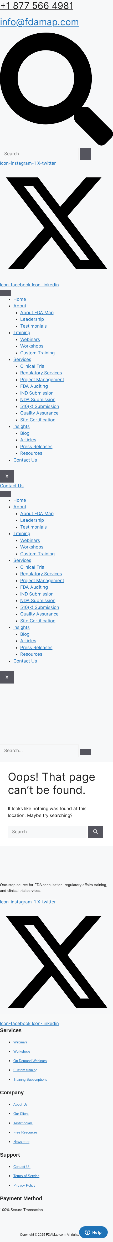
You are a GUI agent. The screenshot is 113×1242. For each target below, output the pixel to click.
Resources (31, 453)
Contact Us (25, 460)
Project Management (42, 379)
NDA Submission (37, 399)
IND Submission (37, 393)
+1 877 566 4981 (36, 5)
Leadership (32, 319)
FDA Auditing (34, 386)
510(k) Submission (39, 406)
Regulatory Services (41, 372)
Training (21, 332)
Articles (28, 439)
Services (22, 359)
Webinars (30, 339)
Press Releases (36, 446)
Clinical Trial (32, 366)
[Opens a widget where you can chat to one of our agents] (93, 1232)
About (19, 305)
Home (19, 299)
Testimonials (33, 326)
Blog (24, 433)
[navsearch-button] (56, 144)
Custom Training (37, 352)
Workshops (31, 346)
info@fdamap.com (39, 21)
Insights (21, 426)
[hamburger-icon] (5, 293)
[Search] (95, 832)
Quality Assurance (39, 413)
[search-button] (85, 154)
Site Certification (37, 419)
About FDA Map (37, 312)
